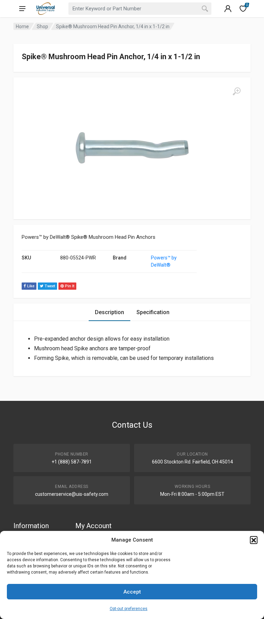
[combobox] (139, 8)
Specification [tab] (152, 312)
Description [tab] (109, 312)
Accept (132, 592)
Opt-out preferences (128, 608)
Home (22, 26)
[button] (253, 539)
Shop (42, 26)
